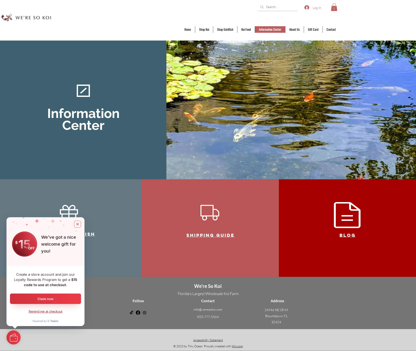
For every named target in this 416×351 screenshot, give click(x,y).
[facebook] (138, 312)
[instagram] (144, 312)
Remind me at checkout (45, 311)
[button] (334, 7)
